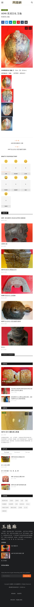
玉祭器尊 (11, 504)
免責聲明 (19, 593)
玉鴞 (16, 504)
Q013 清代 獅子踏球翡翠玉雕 (18, 484)
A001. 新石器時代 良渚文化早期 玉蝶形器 (13, 218)
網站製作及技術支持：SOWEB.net (17, 587)
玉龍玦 (11, 500)
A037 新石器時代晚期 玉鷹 (17, 553)
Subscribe (27, 576)
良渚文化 (22, 504)
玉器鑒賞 (4, 504)
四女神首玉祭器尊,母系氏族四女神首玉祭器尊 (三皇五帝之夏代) (21, 389)
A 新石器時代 (4, 10)
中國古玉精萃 (5, 507)
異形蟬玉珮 (4, 500)
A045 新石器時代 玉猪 (17, 143)
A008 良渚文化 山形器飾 (8, 295)
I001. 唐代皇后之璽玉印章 (18, 476)
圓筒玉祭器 (13, 507)
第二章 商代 (4, 560)
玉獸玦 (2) (4, 244)
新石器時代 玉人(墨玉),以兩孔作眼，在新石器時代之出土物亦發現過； (21, 397)
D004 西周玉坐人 (7, 432)
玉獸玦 (16, 500)
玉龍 (26, 500)
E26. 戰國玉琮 (14, 546)
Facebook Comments (8, 354)
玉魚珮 (20, 507)
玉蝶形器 (4, 511)
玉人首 (25, 507)
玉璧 (22, 500)
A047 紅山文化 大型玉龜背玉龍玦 (17, 149)
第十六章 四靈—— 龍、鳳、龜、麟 (10, 471)
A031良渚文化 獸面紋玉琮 (9, 270)
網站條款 (13, 593)
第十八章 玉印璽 (5, 465)
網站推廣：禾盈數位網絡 (16, 599)
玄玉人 (3, 347)
